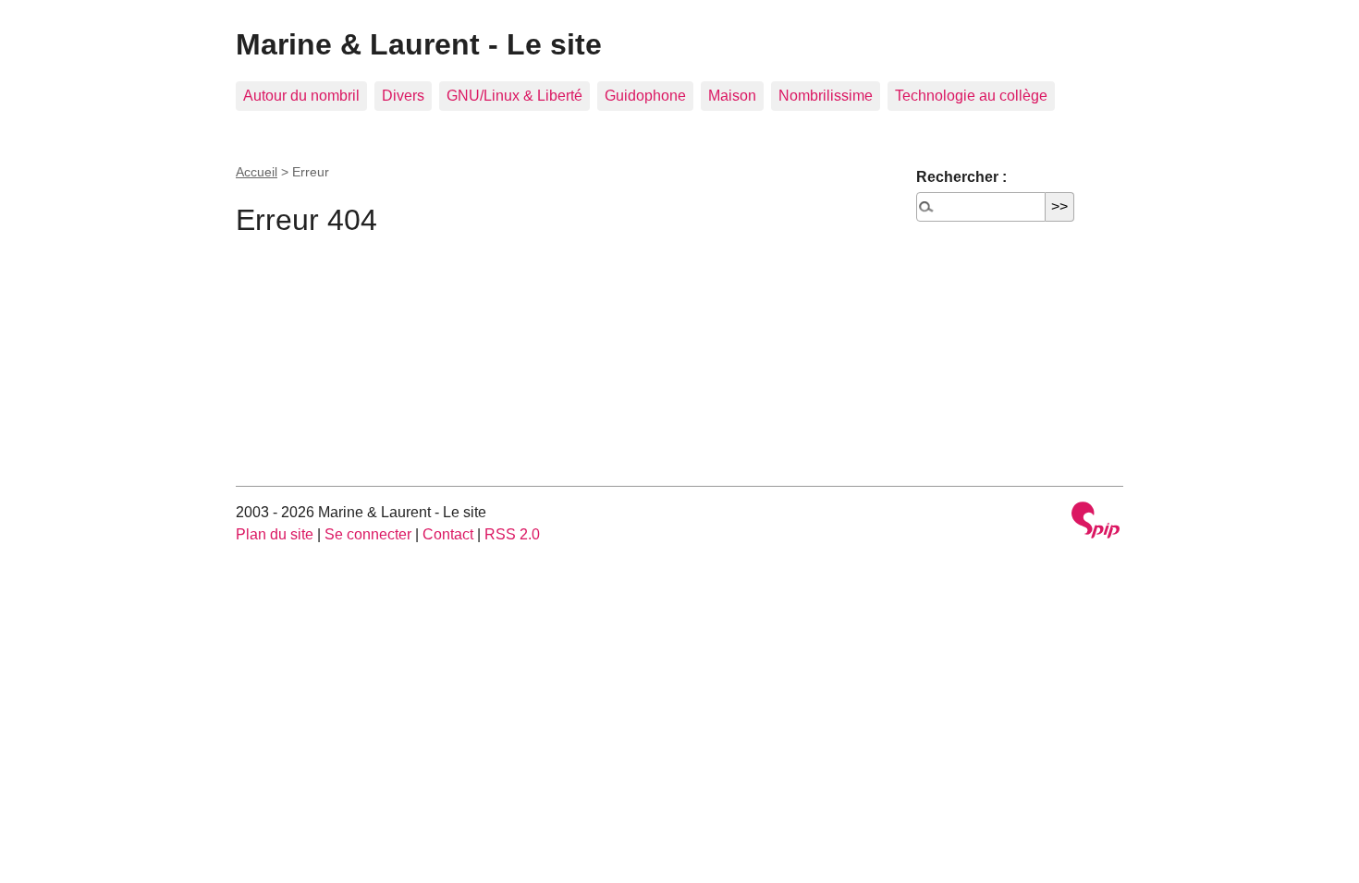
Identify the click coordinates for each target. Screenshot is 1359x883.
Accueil (256, 171)
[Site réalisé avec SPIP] (1095, 522)
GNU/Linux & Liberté (514, 95)
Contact (447, 534)
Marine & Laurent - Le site (419, 44)
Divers (403, 95)
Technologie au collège (971, 95)
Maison (732, 95)
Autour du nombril (301, 95)
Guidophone (645, 95)
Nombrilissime (825, 95)
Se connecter (367, 534)
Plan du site (274, 534)
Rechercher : (961, 177)
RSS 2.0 (512, 534)
